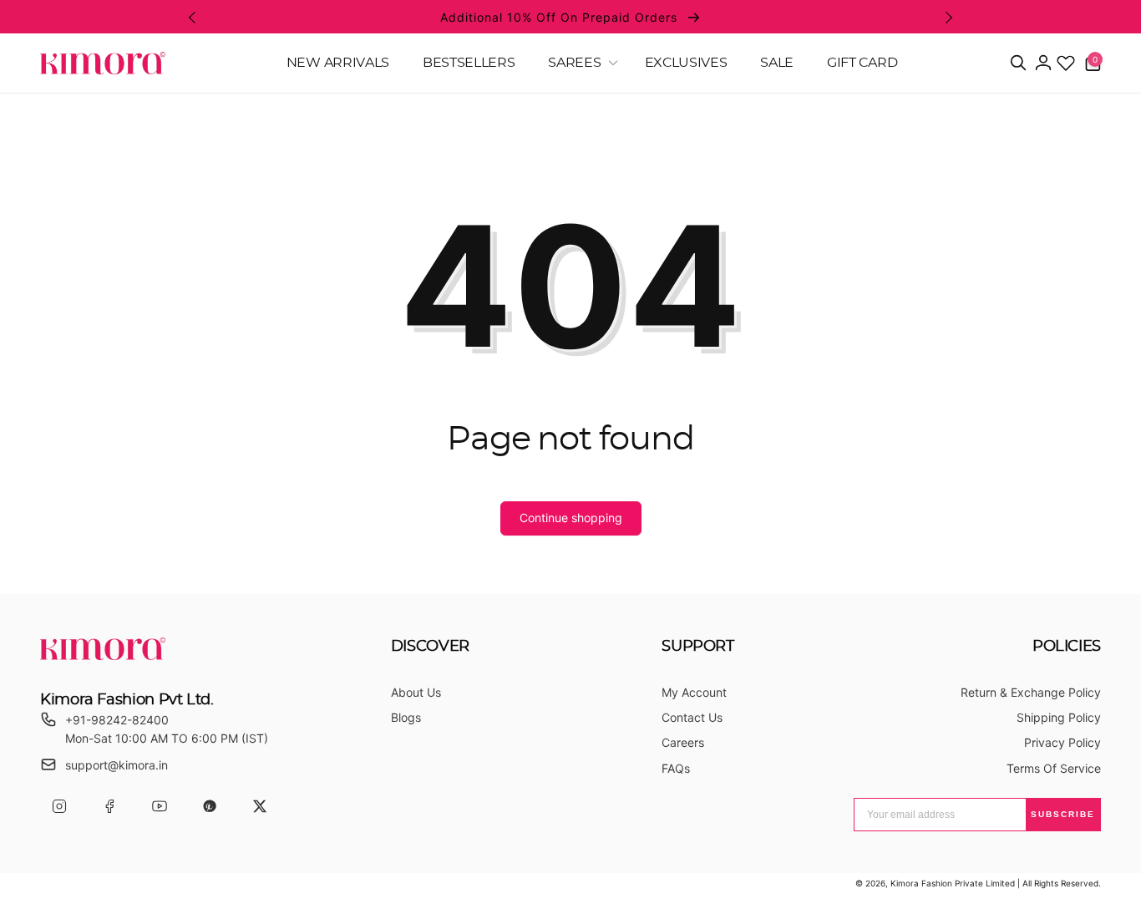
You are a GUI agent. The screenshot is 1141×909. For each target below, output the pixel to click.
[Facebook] (109, 806)
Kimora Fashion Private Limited (952, 883)
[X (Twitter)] (259, 806)
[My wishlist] (1066, 63)
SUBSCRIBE (1063, 814)
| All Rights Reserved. (1059, 883)
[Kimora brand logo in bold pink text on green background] (102, 655)
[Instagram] (59, 806)
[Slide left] (192, 17)
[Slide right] (948, 17)
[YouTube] (159, 806)
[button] (579, 63)
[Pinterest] (209, 806)
